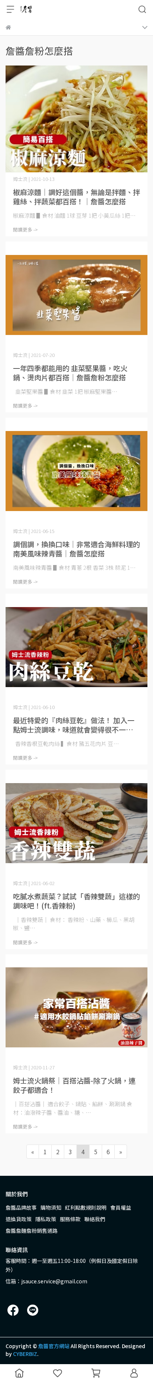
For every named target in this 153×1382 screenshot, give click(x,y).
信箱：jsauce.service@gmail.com (46, 1281)
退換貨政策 (19, 1219)
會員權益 (120, 1207)
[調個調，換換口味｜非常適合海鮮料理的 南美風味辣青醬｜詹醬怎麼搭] (76, 471)
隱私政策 (45, 1219)
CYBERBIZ (25, 1353)
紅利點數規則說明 (86, 1207)
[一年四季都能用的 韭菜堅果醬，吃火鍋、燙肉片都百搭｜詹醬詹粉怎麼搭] (76, 295)
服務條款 (70, 1219)
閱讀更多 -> (25, 229)
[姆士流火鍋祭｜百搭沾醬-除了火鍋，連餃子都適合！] (76, 1007)
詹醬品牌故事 (21, 1207)
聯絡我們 (94, 1219)
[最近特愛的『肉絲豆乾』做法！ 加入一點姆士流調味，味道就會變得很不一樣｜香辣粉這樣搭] (76, 647)
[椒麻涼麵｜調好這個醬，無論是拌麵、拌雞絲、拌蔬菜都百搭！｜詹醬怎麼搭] (76, 119)
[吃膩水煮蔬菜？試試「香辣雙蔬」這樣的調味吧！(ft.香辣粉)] (76, 823)
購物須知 (50, 1207)
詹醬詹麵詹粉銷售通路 (32, 1230)
